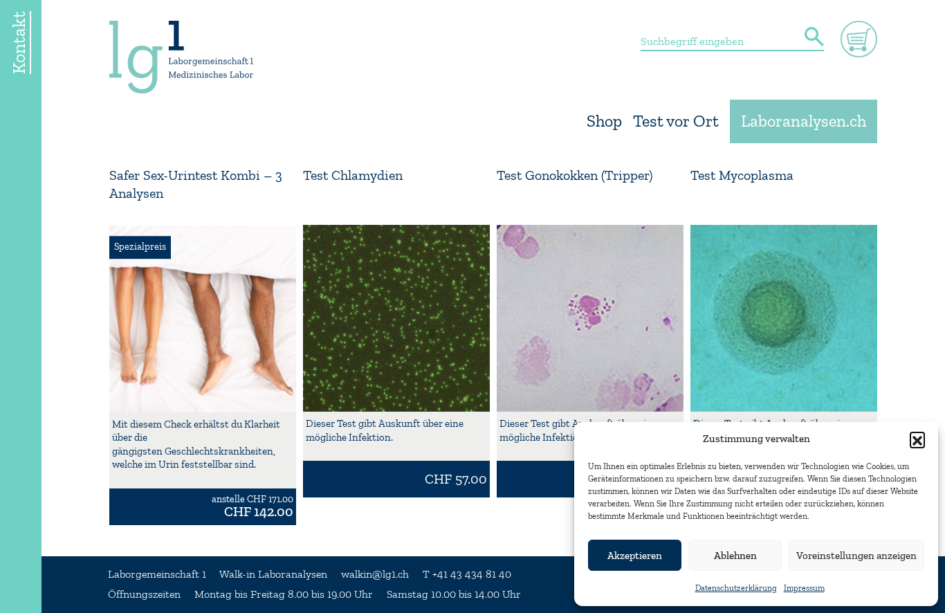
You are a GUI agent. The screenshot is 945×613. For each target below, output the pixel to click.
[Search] (814, 39)
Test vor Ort (676, 121)
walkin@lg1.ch (375, 574)
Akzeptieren (634, 555)
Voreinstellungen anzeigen (856, 555)
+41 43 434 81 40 (471, 574)
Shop (604, 121)
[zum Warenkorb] (859, 39)
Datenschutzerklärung (736, 588)
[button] (917, 439)
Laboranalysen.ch (803, 121)
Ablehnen (735, 555)
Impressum (804, 588)
